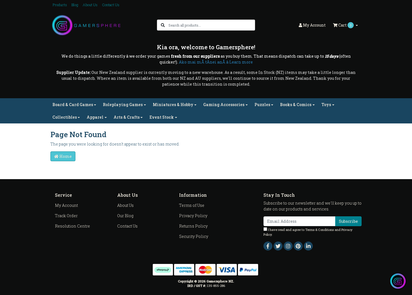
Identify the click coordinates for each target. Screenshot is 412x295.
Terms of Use (191, 205)
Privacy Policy (193, 215)
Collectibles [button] (64, 117)
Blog (74, 4)
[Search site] (162, 25)
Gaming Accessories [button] (223, 104)
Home (65, 156)
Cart (344, 25)
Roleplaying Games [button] (123, 104)
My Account (66, 205)
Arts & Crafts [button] (127, 117)
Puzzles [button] (262, 104)
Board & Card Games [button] (72, 104)
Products (60, 4)
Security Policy (193, 236)
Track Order (66, 215)
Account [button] (314, 25)
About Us (90, 4)
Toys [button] (326, 104)
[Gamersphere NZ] (86, 24)
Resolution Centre (72, 226)
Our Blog (125, 215)
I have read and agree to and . (308, 232)
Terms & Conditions (319, 230)
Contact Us (110, 4)
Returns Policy (193, 226)
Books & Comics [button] (295, 104)
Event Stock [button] (161, 117)
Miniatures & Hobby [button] (173, 104)
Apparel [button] (95, 117)
